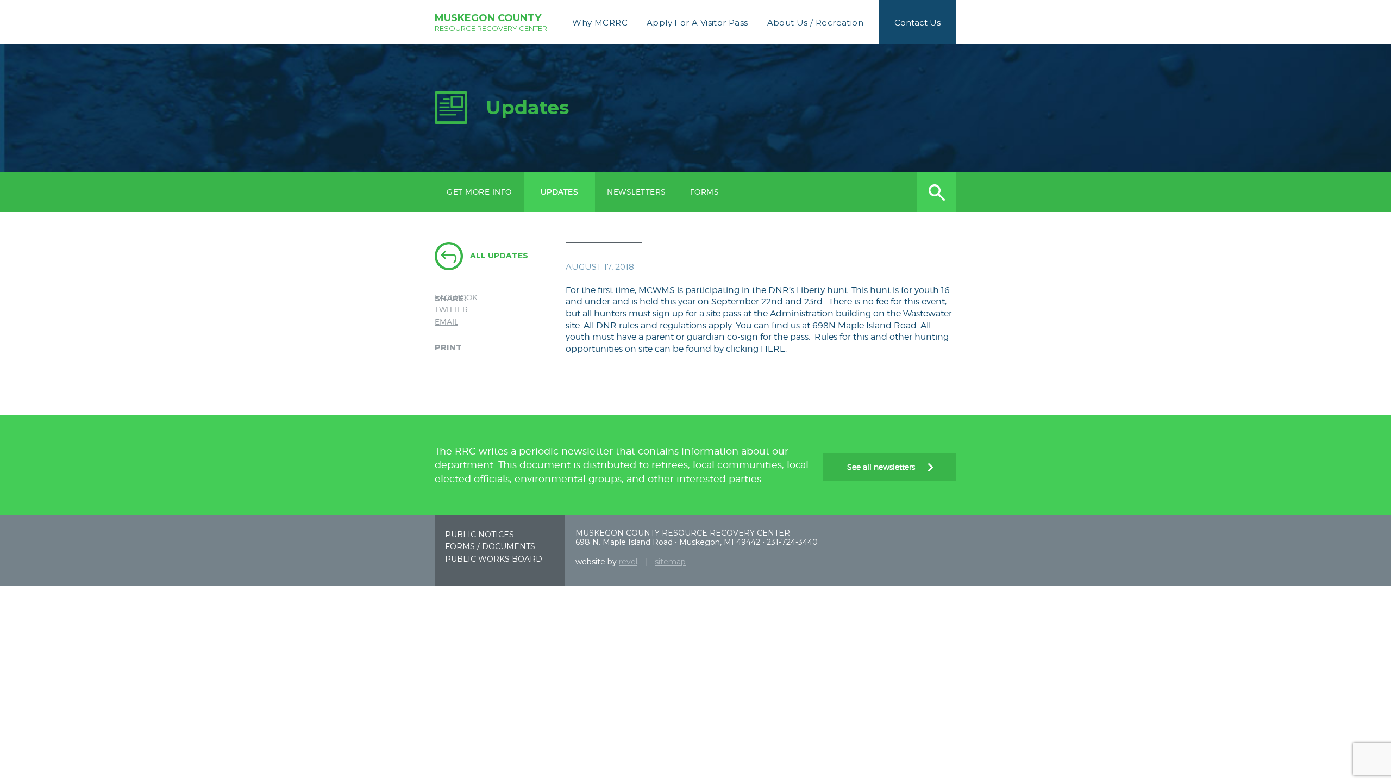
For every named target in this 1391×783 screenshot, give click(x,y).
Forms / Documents (490, 546)
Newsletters (636, 191)
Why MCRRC (600, 22)
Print (448, 347)
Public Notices (479, 534)
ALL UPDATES (499, 255)
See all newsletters (882, 466)
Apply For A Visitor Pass (697, 22)
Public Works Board (493, 559)
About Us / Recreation (815, 22)
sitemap (670, 562)
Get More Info (479, 191)
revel (628, 562)
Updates (560, 191)
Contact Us (917, 22)
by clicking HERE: (750, 349)
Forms (704, 191)
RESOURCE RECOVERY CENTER (491, 22)
